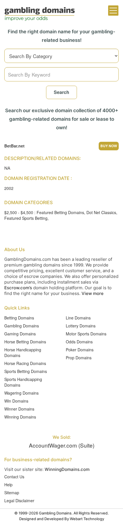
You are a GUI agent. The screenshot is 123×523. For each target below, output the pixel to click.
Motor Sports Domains (86, 334)
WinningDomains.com (67, 469)
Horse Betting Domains (25, 341)
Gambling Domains (21, 326)
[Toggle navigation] (113, 10)
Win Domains (16, 401)
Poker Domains (80, 349)
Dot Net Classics (101, 212)
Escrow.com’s (18, 287)
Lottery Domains (81, 326)
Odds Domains (79, 341)
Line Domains (78, 318)
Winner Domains (19, 409)
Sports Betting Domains (25, 371)
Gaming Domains (20, 334)
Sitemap (11, 492)
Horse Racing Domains (25, 363)
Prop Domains (79, 357)
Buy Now (108, 145)
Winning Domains (20, 417)
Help (8, 484)
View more (93, 293)
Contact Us (14, 476)
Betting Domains (19, 318)
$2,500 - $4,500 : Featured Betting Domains (44, 212)
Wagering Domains (21, 393)
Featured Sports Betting (25, 218)
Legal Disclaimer (19, 500)
